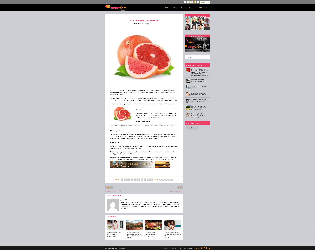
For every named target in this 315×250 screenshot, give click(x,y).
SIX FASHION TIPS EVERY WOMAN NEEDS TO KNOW (198, 93)
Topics (174, 8)
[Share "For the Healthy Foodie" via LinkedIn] (138, 179)
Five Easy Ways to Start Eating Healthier (114, 233)
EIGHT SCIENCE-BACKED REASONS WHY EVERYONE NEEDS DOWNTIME (198, 108)
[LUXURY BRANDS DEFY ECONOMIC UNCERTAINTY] (188, 81)
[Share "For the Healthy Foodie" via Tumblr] (132, 179)
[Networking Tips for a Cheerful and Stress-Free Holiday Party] (188, 115)
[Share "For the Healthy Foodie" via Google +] (128, 179)
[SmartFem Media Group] (197, 51)
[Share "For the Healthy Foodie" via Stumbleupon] (145, 179)
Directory (189, 248)
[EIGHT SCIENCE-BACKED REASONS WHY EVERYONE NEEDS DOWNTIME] (188, 107)
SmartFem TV (202, 8)
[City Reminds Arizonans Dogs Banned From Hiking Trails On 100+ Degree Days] (134, 225)
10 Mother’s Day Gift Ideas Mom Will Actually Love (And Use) (172, 234)
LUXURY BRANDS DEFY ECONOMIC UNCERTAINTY (198, 80)
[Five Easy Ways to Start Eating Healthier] (115, 225)
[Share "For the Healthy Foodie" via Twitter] (125, 179)
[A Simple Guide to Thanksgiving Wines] (153, 225)
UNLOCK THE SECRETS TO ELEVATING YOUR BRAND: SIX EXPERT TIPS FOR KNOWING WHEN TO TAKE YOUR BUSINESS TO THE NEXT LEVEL (199, 72)
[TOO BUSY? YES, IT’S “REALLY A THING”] (188, 87)
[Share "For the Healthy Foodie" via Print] (151, 179)
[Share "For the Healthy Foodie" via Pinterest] (135, 179)
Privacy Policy (174, 248)
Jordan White (143, 23)
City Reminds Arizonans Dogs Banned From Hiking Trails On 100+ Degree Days (134, 234)
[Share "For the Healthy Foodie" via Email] (148, 179)
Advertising (166, 248)
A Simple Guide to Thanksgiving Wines (151, 233)
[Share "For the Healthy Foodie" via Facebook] (122, 179)
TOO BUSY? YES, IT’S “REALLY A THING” (199, 87)
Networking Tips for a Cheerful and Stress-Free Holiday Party (198, 115)
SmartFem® (112, 248)
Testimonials (182, 248)
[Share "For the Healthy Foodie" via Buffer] (141, 179)
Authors (183, 8)
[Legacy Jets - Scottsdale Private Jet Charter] (140, 167)
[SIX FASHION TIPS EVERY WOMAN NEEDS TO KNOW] (188, 94)
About (191, 8)
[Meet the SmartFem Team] (197, 30)
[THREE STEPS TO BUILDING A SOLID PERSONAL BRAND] (188, 101)
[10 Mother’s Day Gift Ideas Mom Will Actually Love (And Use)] (172, 225)
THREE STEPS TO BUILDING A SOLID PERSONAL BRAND (199, 100)
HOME (167, 8)
